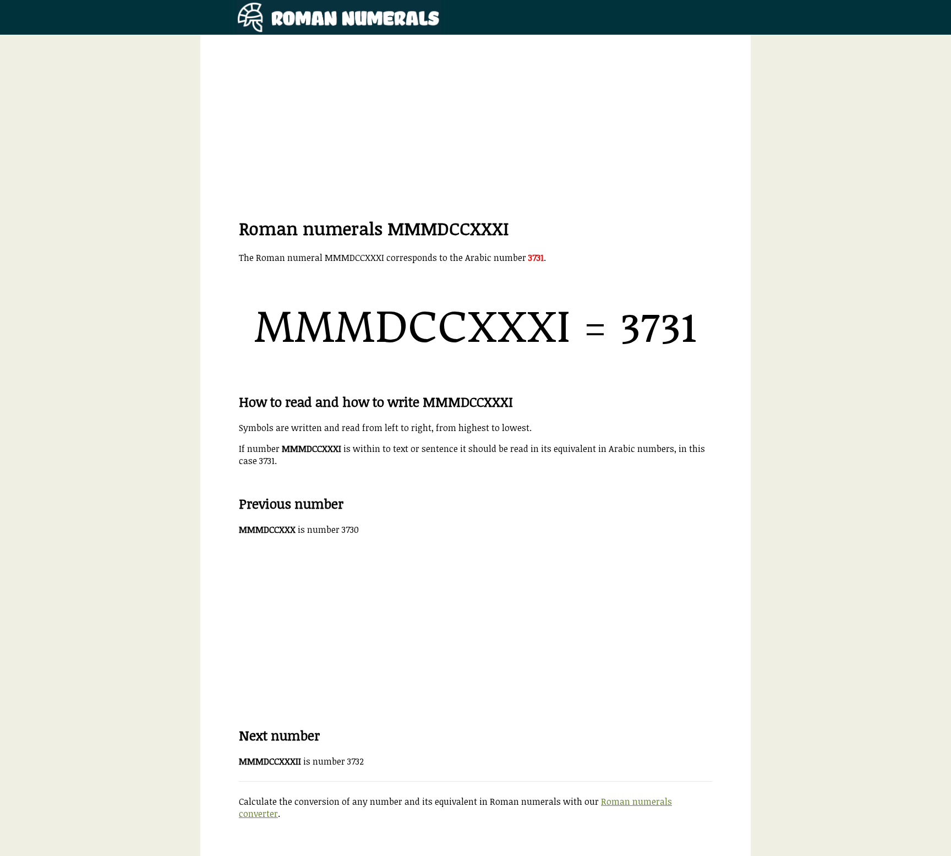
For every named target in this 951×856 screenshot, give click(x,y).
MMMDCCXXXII (270, 761)
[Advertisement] (475, 139)
